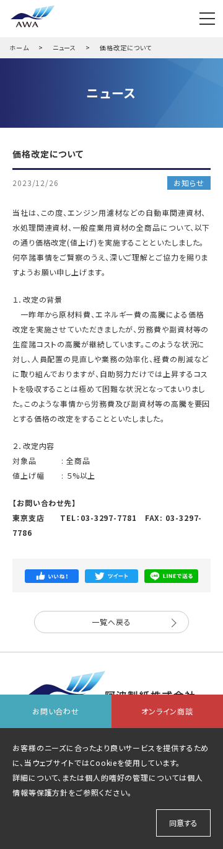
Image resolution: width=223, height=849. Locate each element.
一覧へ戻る (111, 621)
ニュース (65, 47)
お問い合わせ (55, 711)
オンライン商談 (167, 711)
